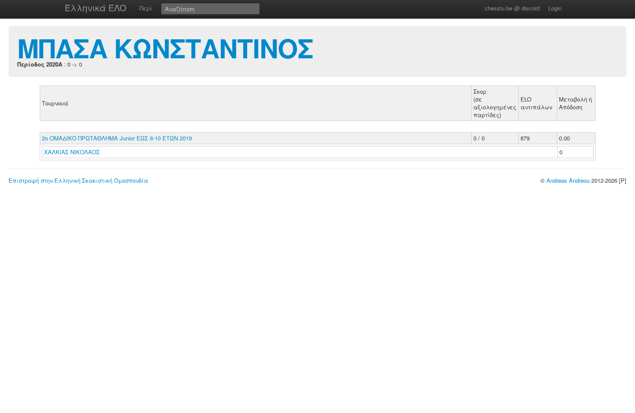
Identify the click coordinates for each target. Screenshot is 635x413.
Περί (146, 8)
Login (555, 8)
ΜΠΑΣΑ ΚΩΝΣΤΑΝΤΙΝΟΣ (165, 47)
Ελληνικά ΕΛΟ (96, 7)
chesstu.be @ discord (512, 8)
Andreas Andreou (568, 180)
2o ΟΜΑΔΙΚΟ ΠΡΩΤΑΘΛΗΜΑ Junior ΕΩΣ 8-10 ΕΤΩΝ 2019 (117, 138)
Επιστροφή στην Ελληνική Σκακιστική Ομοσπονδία (78, 180)
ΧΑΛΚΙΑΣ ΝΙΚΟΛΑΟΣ (73, 152)
